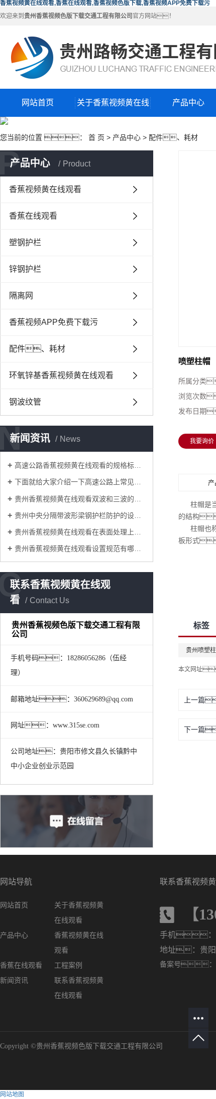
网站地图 (12, 1094)
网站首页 (38, 102)
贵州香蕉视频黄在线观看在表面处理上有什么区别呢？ (80, 532)
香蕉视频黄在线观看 (45, 189)
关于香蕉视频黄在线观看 (113, 107)
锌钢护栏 (25, 269)
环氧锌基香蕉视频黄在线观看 (61, 375)
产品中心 (127, 137)
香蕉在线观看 (33, 216)
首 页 (96, 137)
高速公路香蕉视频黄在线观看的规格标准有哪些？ (80, 465)
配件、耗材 (173, 137)
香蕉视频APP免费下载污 (53, 322)
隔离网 (21, 295)
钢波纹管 (25, 402)
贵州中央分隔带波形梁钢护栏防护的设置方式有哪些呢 (80, 515)
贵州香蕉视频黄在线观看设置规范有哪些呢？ (80, 548)
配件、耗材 (37, 348)
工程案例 (68, 965)
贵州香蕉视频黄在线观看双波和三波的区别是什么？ (80, 499)
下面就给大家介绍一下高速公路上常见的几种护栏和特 (80, 482)
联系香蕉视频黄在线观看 (78, 988)
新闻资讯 (14, 980)
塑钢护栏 (25, 242)
